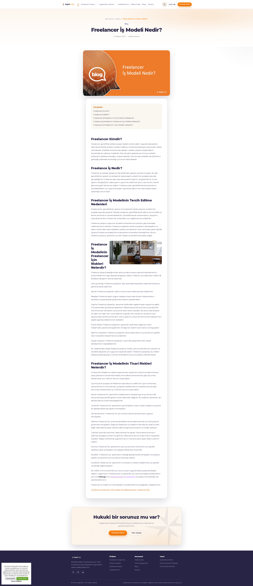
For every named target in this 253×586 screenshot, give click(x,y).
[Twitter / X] (73, 572)
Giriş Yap (172, 4)
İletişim (151, 4)
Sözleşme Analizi (116, 566)
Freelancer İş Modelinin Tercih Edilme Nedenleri (113, 118)
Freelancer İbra (143, 490)
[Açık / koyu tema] (164, 4)
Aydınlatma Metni (166, 560)
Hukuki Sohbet (115, 563)
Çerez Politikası (16, 581)
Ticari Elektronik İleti (167, 566)
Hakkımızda (135, 4)
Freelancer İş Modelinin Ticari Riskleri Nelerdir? (113, 125)
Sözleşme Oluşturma (117, 560)
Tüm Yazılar (136, 533)
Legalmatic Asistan (106, 4)
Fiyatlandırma (123, 4)
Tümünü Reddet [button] (10, 578)
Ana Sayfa (109, 19)
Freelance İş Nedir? (101, 115)
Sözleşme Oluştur (88, 4)
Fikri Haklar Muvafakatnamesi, (123, 490)
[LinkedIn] (83, 572)
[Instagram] (78, 572)
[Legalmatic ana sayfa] (68, 4)
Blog (144, 4)
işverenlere (130, 477)
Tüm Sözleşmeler (141, 563)
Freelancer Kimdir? (101, 111)
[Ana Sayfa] (78, 4)
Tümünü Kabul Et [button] (22, 578)
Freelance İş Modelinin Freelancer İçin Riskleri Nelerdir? (116, 121)
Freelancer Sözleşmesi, (100, 490)
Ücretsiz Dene (184, 4)
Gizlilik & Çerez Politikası (169, 563)
